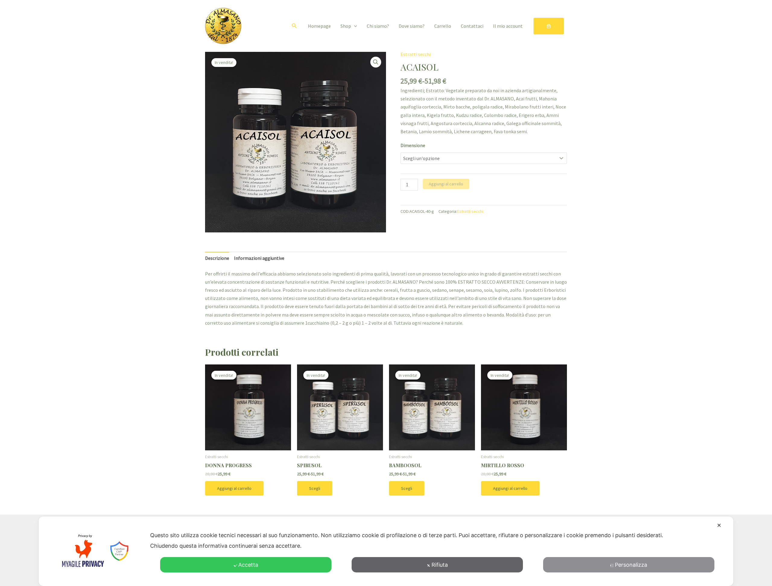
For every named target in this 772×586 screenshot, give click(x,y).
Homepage (319, 26)
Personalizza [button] (631, 565)
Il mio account (508, 26)
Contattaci (472, 26)
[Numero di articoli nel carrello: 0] (548, 26)
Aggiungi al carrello (446, 184)
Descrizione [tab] (217, 258)
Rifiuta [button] (440, 565)
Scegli (314, 488)
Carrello (442, 26)
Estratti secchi (415, 54)
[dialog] (386, 551)
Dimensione (412, 145)
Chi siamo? (378, 26)
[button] (294, 26)
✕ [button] (719, 525)
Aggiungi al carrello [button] (234, 488)
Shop (345, 26)
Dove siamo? (412, 26)
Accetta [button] (248, 565)
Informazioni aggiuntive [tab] (259, 258)
